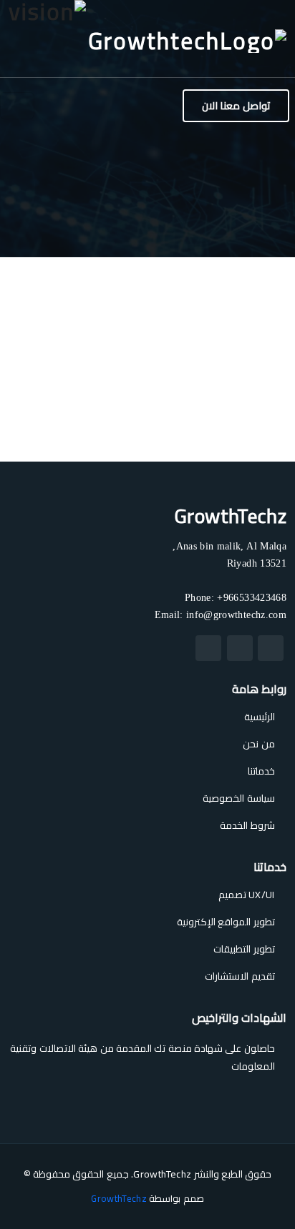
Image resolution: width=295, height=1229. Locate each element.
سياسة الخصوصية (238, 798)
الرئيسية (259, 717)
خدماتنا (261, 771)
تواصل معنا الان (236, 105)
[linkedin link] (208, 648)
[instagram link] (240, 648)
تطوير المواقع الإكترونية (226, 922)
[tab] (258, 396)
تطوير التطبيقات (243, 949)
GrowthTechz (119, 1198)
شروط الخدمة (247, 825)
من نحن (258, 744)
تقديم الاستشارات (239, 976)
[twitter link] (271, 648)
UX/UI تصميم (246, 895)
